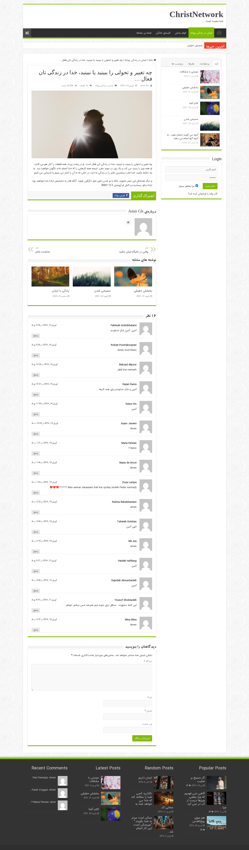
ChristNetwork (196, 14)
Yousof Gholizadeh (126, 600)
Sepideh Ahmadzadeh (124, 580)
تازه (216, 64)
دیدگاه (148, 661)
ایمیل (148, 711)
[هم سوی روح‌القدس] (216, 822)
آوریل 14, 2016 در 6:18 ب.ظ (44, 541)
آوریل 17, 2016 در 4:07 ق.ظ (44, 600)
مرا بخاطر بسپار (187, 186)
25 (187, 785)
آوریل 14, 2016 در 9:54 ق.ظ (44, 325)
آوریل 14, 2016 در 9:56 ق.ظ (44, 345)
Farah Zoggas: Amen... (43, 790)
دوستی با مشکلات (189, 72)
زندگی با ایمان (60, 290)
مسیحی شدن (102, 290)
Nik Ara (132, 541)
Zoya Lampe (129, 482)
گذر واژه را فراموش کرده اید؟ (202, 194)
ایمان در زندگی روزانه (201, 33)
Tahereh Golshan (127, 522)
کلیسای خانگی (163, 33)
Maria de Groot (128, 463)
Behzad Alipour (128, 365)
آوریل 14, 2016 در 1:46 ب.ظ (44, 462)
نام (149, 698)
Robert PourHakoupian (124, 345)
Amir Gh (144, 85)
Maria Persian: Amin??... (42, 802)
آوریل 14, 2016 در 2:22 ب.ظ (44, 501)
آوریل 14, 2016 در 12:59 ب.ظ (45, 423)
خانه (151, 60)
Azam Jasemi (129, 424)
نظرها (191, 64)
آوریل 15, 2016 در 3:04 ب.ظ (44, 580)
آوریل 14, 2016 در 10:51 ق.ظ (45, 384)
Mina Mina (131, 620)
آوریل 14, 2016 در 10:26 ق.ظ (45, 364)
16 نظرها (84, 85)
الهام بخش (180, 33)
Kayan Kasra (130, 384)
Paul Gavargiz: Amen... (43, 778)
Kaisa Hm (131, 404)
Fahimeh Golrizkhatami (124, 325)
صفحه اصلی (219, 32)
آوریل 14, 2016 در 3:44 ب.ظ (44, 521)
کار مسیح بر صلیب (198, 779)
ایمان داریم (145, 777)
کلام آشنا (193, 103)
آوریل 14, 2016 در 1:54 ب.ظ (44, 482)
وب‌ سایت (147, 724)
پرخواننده (204, 64)
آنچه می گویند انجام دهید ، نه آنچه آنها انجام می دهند (182, 136)
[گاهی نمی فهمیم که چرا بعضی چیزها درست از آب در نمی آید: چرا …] (216, 798)
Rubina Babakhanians (124, 502)
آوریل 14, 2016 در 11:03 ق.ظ (45, 403)
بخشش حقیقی (195, 45)
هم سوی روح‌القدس (198, 819)
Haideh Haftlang (127, 561)
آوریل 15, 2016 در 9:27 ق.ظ (44, 560)
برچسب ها (177, 64)
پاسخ (35, 335)
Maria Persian (129, 443)
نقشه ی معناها (144, 33)
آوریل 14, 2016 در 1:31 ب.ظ (44, 443)
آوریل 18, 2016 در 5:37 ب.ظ (44, 619)
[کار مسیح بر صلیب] (216, 782)
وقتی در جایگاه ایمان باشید (133, 250)
